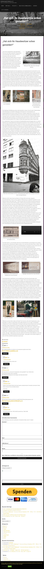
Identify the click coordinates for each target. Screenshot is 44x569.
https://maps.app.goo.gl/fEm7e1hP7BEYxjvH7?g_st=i (12, 400)
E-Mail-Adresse (5, 443)
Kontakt (35, 5)
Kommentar (4, 422)
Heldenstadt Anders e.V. (7, 1)
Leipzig (30, 26)
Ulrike (6, 357)
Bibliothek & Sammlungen (25, 5)
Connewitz (20, 26)
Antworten (5, 353)
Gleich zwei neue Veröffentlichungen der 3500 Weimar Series (14, 514)
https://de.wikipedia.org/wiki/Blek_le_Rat (10, 350)
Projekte (14, 5)
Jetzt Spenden (4, 9)
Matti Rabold (5, 550)
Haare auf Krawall (24, 25)
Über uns (8, 5)
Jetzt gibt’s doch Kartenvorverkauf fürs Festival (12, 510)
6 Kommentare (22, 28)
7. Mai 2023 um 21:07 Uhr (6, 409)
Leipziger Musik (6, 535)
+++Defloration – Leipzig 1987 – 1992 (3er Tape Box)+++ (19, 550)
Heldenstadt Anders (6, 532)
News (2, 5)
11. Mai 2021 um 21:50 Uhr (7, 359)
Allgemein (5, 526)
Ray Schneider (29, 24)
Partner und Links (7, 560)
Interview (4, 533)
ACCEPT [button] (9, 566)
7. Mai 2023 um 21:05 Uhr (6, 383)
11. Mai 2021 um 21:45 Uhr (5, 347)
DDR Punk (5, 527)
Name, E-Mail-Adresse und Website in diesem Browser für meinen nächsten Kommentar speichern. (21, 455)
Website (3, 448)
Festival (4, 529)
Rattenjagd (11, 542)
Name (3, 437)
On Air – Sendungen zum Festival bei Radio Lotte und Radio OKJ (14, 508)
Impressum (6, 558)
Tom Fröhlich (5, 547)
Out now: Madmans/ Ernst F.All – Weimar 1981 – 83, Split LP (14, 516)
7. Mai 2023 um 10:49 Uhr (5, 397)
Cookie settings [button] (4, 566)
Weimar (4, 538)
